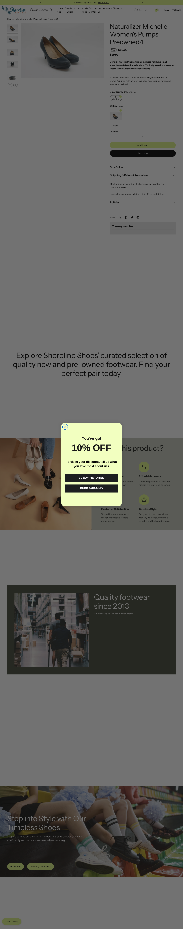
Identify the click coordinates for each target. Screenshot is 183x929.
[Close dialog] (65, 427)
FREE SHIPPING (91, 488)
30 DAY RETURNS (91, 477)
